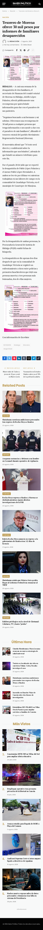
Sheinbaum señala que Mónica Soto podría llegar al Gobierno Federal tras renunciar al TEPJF (20, 582)
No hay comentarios (11, 45)
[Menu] (3, 4)
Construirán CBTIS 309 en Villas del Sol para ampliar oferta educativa (23, 755)
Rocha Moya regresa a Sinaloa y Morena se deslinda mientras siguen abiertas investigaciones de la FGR (20, 499)
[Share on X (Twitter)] (20, 50)
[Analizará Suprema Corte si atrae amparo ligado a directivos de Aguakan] (21, 844)
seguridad (8, 349)
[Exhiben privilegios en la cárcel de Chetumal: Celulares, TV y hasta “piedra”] (21, 603)
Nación (5, 17)
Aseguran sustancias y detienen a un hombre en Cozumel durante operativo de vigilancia (20, 459)
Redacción (14, 41)
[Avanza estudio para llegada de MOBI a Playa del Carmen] (21, 810)
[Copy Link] (28, 50)
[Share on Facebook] (17, 50)
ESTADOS (7, 345)
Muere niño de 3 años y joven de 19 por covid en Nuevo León (11, 374)
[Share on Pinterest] (24, 50)
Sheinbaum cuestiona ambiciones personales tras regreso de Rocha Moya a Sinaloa (20, 421)
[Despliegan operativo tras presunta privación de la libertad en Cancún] (21, 775)
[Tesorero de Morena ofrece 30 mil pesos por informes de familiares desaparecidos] (21, 68)
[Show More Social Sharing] (33, 50)
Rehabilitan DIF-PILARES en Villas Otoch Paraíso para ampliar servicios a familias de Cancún (26, 709)
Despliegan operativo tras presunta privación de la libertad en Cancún (21, 790)
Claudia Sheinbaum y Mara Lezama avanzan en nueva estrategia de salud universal (26, 651)
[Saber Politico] (21, 4)
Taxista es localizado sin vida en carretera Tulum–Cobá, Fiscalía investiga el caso (25, 665)
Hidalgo (17, 345)
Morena (26, 345)
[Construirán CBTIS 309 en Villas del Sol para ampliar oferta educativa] (21, 740)
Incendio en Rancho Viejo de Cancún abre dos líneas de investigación (24, 694)
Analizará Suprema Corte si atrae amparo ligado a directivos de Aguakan (24, 859)
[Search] (39, 4)
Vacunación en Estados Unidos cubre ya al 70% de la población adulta (31, 374)
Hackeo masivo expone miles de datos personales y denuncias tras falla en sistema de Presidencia (22, 895)
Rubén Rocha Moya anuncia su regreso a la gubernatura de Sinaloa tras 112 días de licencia (20, 541)
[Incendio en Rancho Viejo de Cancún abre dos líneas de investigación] (6, 695)
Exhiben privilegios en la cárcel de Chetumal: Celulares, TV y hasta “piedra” (20, 622)
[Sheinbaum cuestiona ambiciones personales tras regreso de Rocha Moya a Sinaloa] (21, 402)
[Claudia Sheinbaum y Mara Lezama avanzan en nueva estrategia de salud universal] (6, 651)
